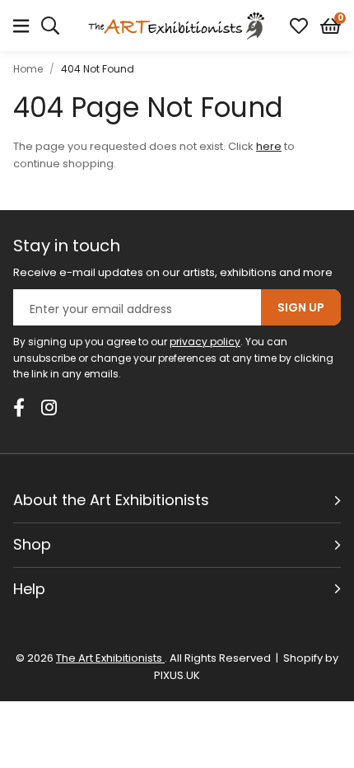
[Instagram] (50, 407)
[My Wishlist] (299, 25)
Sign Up (300, 307)
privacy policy (205, 342)
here (269, 146)
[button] (330, 25)
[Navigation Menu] (21, 25)
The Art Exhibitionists (177, 25)
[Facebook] (19, 407)
